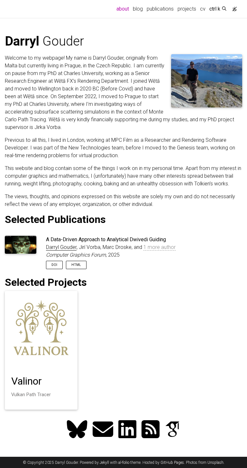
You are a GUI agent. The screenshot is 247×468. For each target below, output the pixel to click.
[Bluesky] (77, 430)
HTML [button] (76, 265)
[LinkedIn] (127, 430)
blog (138, 9)
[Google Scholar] (172, 430)
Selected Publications (55, 219)
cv (203, 9)
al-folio (123, 462)
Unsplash (215, 462)
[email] (103, 430)
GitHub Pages (172, 462)
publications (160, 9)
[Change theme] (233, 7)
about (123, 8)
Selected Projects (46, 282)
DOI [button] (54, 265)
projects (187, 9)
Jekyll (104, 462)
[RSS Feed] (151, 430)
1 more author (159, 247)
